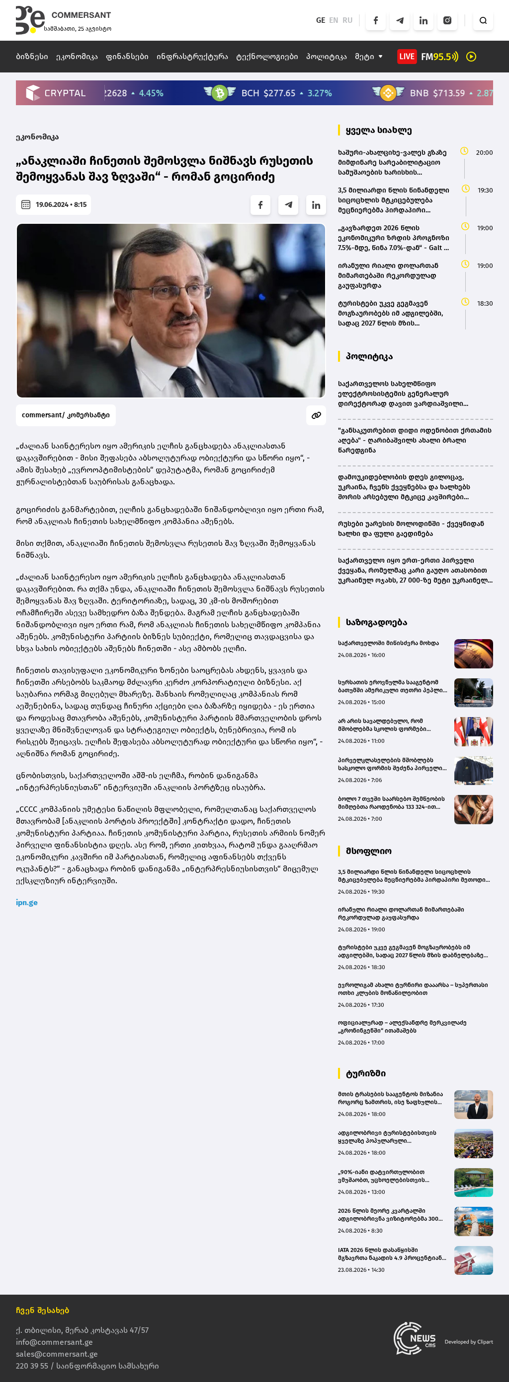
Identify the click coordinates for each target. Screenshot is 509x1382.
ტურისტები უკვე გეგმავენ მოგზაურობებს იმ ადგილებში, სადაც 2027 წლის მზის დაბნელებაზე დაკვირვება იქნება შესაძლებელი (411, 951)
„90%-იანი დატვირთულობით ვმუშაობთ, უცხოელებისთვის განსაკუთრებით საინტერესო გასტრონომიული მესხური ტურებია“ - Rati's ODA (391, 1176)
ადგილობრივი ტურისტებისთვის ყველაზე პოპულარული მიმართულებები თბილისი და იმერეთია (387, 1137)
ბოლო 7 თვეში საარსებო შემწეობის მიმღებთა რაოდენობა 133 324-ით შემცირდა (391, 803)
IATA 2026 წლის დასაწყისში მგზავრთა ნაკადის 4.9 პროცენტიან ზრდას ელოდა (390, 1254)
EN (334, 20)
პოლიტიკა (326, 56)
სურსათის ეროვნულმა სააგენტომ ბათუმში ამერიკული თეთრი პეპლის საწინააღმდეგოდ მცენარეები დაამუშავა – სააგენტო (392, 686)
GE (320, 20)
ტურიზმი (366, 1073)
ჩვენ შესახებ (43, 1310)
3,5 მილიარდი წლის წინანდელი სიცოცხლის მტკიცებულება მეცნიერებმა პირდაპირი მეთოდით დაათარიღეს (414, 876)
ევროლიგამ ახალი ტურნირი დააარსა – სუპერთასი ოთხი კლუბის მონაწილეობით (413, 989)
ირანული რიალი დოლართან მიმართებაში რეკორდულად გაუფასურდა (401, 913)
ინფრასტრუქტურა (192, 56)
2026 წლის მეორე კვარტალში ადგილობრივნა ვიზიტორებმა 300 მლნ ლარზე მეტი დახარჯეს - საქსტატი (388, 1215)
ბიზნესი (32, 56)
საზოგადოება (377, 622)
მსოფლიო (369, 851)
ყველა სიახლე (379, 130)
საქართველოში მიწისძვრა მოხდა (388, 643)
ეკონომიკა (77, 56)
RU (347, 20)
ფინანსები (127, 56)
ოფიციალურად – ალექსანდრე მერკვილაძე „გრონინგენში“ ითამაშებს (402, 1026)
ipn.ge (27, 902)
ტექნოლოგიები (267, 56)
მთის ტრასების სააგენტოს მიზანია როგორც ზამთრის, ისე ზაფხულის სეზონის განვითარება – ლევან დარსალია (390, 1098)
